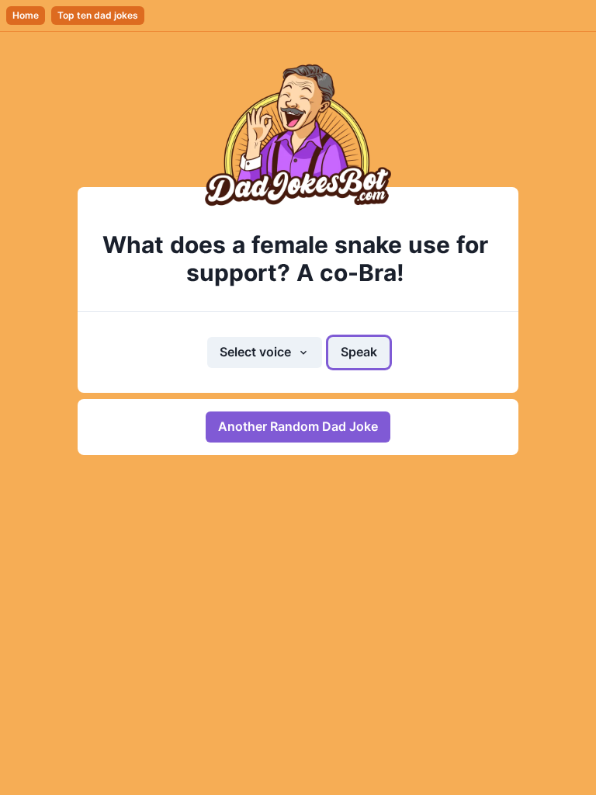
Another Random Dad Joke (298, 426)
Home (25, 15)
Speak (359, 351)
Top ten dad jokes (97, 15)
